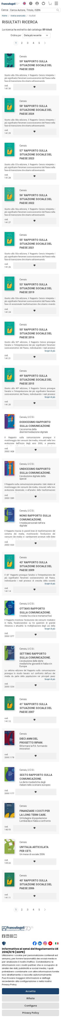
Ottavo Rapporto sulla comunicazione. (35, 610)
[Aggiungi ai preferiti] (34, 87)
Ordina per (16, 35)
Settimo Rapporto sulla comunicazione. (35, 655)
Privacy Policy (30, 1012)
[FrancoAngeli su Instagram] (11, 936)
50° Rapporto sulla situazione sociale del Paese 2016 (36, 333)
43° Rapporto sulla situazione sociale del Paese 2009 (36, 566)
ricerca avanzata (18, 16)
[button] (23, 3)
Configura (30, 1005)
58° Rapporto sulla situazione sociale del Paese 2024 (36, 109)
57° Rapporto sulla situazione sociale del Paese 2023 (36, 154)
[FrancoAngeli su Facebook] (3, 936)
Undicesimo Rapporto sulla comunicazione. (35, 470)
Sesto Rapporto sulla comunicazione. (36, 776)
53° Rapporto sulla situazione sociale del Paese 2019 (36, 288)
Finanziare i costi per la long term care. (35, 812)
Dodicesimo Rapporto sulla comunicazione (35, 424)
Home (4, 16)
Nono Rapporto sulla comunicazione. (35, 517)
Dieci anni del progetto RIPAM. (31, 740)
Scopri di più (50, 351)
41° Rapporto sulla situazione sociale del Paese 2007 (36, 708)
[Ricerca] (57, 10)
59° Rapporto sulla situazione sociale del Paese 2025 (36, 65)
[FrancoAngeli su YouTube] (15, 936)
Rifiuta (30, 998)
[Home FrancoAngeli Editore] (11, 4)
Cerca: (4, 10)
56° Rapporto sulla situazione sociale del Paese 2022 (36, 199)
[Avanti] (45, 43)
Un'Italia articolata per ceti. (34, 849)
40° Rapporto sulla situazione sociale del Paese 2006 (36, 884)
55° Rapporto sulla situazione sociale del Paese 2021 (36, 243)
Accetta (30, 991)
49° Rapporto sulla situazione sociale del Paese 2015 (36, 379)
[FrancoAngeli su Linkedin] (7, 936)
